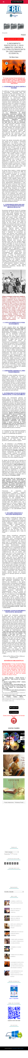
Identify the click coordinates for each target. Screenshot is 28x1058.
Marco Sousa (20, 1048)
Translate (15, 854)
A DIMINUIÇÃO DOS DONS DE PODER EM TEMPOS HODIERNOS (16, 933)
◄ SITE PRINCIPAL (17, 1)
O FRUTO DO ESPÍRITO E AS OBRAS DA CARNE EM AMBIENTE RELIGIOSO (16, 918)
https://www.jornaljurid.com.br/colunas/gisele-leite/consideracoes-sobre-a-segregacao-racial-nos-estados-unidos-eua (13, 699)
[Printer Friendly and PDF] (14, 723)
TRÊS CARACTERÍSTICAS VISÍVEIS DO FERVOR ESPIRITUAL (15, 910)
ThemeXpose (14, 1048)
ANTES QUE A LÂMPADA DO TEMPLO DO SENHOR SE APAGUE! (16, 925)
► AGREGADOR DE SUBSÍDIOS (14, 39)
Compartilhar (14, 712)
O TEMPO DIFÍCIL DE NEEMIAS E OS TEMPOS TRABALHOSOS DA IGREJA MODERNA (17, 941)
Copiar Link (14, 707)
